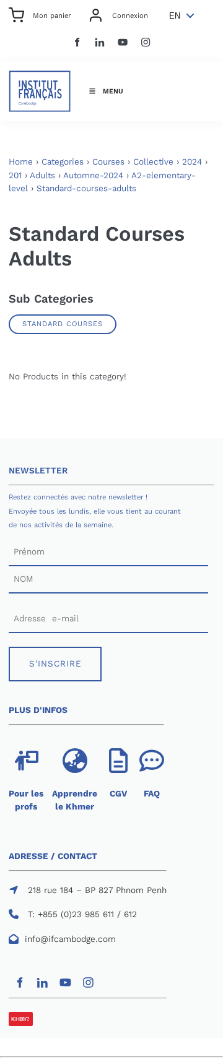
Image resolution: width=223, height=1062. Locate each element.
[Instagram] (146, 42)
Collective (153, 162)
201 (15, 175)
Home (21, 162)
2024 (192, 162)
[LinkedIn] (100, 42)
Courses (108, 162)
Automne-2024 (93, 175)
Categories (63, 162)
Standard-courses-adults (86, 188)
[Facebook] (77, 42)
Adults (42, 175)
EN (174, 15)
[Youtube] (123, 42)
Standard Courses (62, 323)
